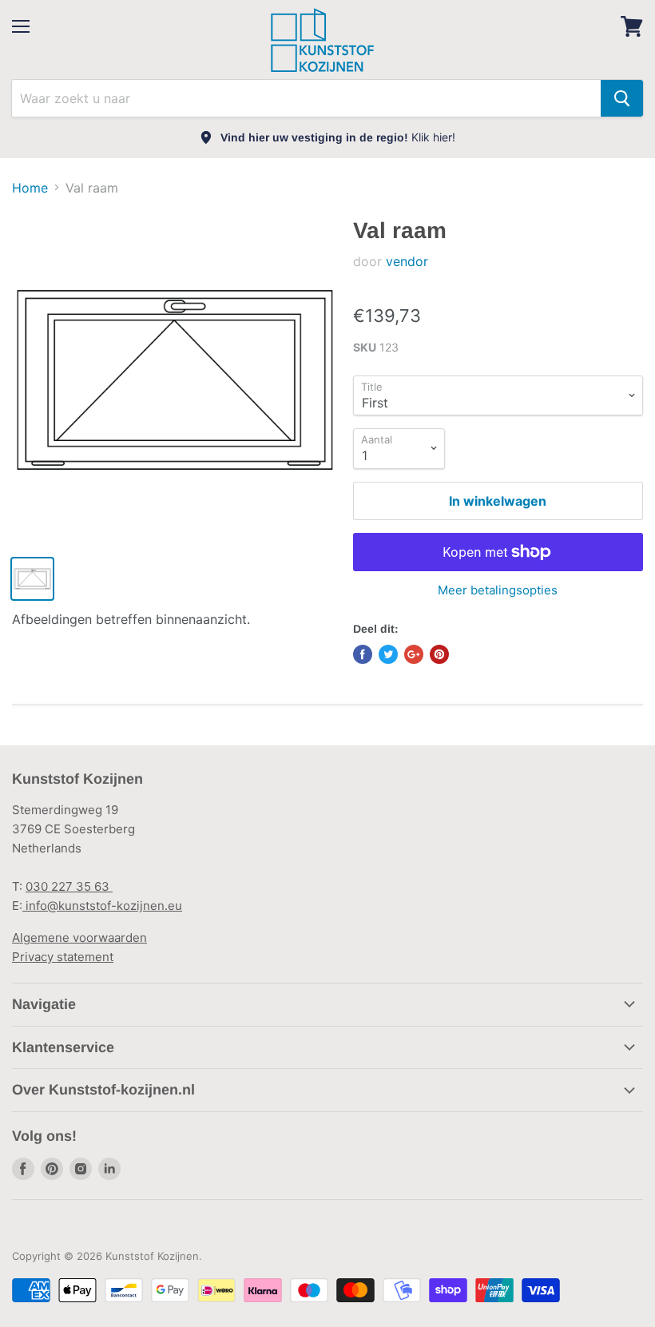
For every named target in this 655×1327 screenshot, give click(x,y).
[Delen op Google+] (413, 654)
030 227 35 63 (69, 886)
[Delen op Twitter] (388, 654)
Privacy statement (62, 956)
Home (30, 188)
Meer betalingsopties (498, 590)
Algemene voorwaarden (79, 937)
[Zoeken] (622, 98)
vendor (407, 261)
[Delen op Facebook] (362, 654)
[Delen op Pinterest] (439, 654)
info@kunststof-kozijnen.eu (102, 905)
